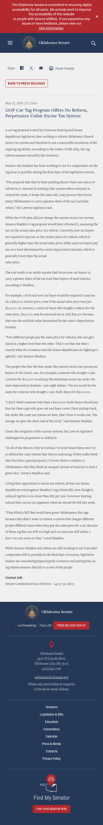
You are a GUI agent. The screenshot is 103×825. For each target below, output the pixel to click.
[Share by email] (41, 68)
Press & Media (51, 744)
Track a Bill (45, 625)
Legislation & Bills (51, 714)
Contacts (51, 751)
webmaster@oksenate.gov (52, 677)
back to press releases (26, 83)
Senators (51, 707)
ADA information (51, 28)
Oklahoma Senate (54, 43)
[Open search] (93, 43)
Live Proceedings (27, 625)
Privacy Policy (51, 758)
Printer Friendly (64, 68)
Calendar (51, 736)
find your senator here (51, 809)
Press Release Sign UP (71, 625)
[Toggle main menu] (10, 43)
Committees (51, 729)
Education (51, 722)
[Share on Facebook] (22, 68)
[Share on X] (31, 68)
